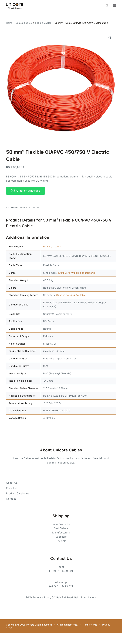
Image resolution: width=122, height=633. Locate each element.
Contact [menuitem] (11, 498)
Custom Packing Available (70, 295)
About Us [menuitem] (11, 482)
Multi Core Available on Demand (76, 272)
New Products (61, 524)
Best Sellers (61, 528)
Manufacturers (61, 532)
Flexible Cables (30, 207)
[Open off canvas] (114, 5)
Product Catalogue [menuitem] (17, 493)
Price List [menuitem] (11, 488)
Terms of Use (90, 624)
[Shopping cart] (107, 5)
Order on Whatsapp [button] (28, 190)
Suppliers (61, 536)
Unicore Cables (52, 246)
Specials (61, 541)
